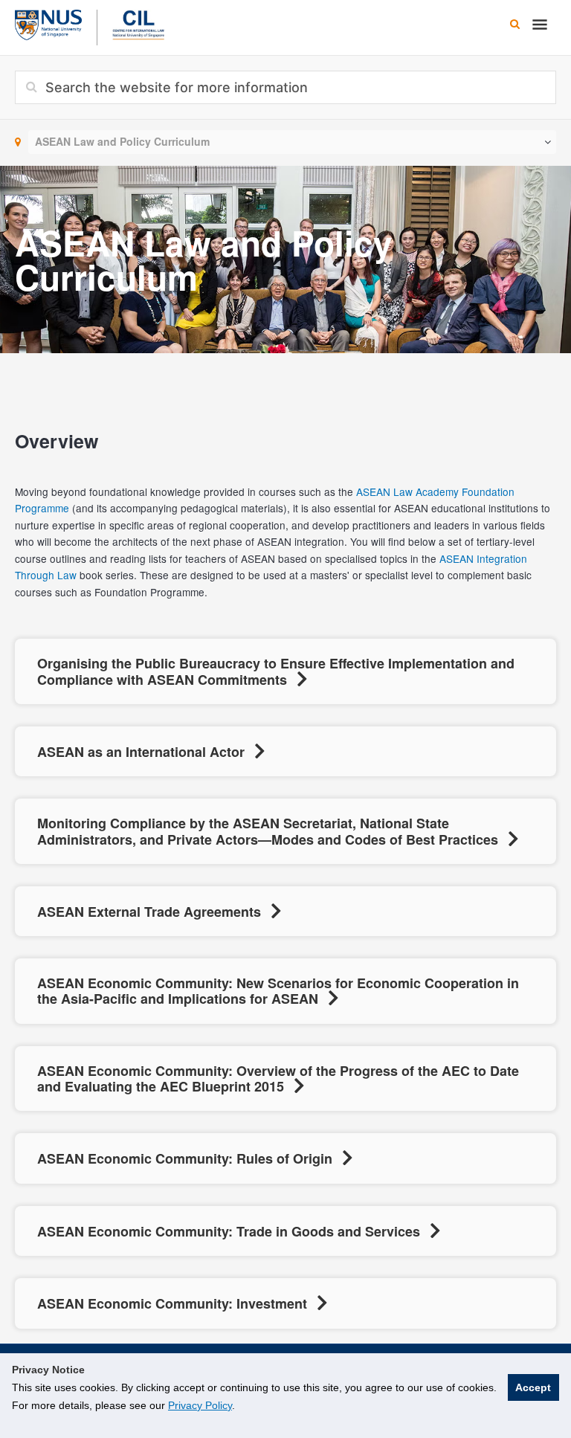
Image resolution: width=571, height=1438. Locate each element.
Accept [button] (533, 1387)
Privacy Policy (200, 1405)
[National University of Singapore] (48, 23)
